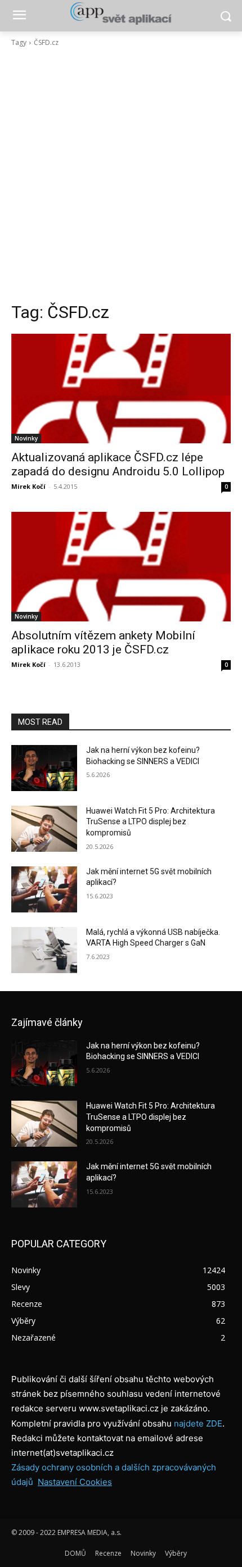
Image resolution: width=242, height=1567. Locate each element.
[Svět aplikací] (121, 13)
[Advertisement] (121, 175)
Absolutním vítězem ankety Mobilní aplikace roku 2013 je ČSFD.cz (103, 642)
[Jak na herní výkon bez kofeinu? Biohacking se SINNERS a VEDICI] (44, 768)
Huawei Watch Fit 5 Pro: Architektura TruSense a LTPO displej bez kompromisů (150, 821)
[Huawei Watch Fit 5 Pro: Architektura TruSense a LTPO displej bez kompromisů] (44, 829)
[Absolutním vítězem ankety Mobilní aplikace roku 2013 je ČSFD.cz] (121, 566)
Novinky (26, 438)
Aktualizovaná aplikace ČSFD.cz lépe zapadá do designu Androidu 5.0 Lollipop (118, 464)
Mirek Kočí (28, 486)
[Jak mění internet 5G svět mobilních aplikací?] (44, 889)
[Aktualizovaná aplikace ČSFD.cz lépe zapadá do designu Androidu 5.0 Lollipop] (121, 388)
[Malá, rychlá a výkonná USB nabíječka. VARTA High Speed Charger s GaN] (44, 950)
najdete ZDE (198, 1423)
